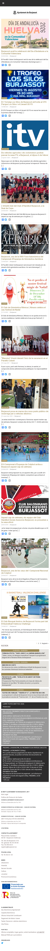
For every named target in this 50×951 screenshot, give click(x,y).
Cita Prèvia (4, 828)
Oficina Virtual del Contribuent (11, 915)
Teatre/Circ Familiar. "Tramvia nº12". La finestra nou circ (23, 693)
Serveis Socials (6, 868)
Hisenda (4, 865)
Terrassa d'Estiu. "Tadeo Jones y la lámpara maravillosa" (23, 653)
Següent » (45, 643)
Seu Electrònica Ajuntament (10, 910)
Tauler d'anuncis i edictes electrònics (14, 921)
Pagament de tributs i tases (10, 918)
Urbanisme (5, 863)
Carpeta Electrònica (8, 913)
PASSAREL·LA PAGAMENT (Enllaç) (14, 750)
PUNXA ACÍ (6, 707)
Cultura (3, 871)
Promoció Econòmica (8, 877)
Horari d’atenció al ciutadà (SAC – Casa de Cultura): (18, 807)
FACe (6, 929)
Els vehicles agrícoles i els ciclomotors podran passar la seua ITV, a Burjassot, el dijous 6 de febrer (24, 154)
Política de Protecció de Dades (11, 797)
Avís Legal (4, 794)
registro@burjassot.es (9, 847)
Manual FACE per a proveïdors (11, 935)
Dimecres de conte (9, 665)
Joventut (4, 874)
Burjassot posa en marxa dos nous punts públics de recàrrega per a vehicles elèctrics (24, 412)
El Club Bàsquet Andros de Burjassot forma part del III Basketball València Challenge (24, 622)
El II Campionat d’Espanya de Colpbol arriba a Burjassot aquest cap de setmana (21, 465)
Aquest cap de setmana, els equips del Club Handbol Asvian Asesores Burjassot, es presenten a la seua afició (24, 519)
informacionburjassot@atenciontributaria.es (28, 718)
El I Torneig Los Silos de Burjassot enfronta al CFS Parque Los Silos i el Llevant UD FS (23, 103)
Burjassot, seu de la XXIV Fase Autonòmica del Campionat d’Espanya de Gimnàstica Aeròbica (22, 257)
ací (8, 743)
